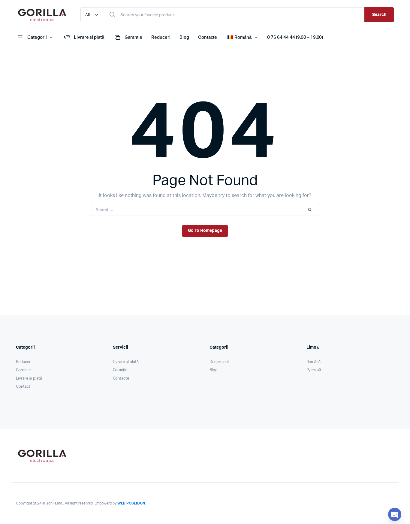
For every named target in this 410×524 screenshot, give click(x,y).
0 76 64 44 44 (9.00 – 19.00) (295, 37)
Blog (184, 37)
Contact (23, 387)
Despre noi (219, 362)
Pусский (313, 370)
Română (313, 362)
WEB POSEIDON (131, 503)
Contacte (207, 37)
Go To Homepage (205, 231)
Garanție (133, 37)
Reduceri (160, 37)
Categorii (37, 37)
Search (379, 15)
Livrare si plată (89, 37)
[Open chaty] (394, 514)
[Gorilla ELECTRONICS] (42, 14)
